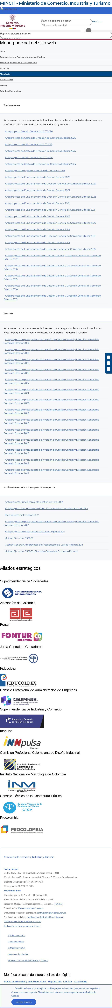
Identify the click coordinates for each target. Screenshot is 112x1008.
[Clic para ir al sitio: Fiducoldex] (18, 686)
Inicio (2, 51)
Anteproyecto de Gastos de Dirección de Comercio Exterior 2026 (40, 137)
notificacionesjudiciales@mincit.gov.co (45, 917)
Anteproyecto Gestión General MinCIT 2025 (28, 144)
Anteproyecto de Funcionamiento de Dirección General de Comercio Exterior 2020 (50, 223)
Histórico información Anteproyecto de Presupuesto (29, 487)
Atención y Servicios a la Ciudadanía (18, 62)
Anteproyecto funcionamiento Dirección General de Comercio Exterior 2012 (46, 508)
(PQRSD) (58, 904)
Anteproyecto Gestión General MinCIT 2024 (29, 157)
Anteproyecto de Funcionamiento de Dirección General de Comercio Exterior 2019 (50, 236)
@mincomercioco (16, 941)
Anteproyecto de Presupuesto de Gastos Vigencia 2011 (35, 531)
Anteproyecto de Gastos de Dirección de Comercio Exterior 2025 (40, 151)
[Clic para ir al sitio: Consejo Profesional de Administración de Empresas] (19, 705)
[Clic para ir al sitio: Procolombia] (22, 835)
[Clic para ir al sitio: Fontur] (22, 642)
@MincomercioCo (16, 935)
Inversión (8, 313)
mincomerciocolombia (18, 954)
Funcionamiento (12, 105)
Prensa (3, 85)
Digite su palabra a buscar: (56, 20)
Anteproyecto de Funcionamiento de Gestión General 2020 (37, 216)
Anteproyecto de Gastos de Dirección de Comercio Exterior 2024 (40, 164)
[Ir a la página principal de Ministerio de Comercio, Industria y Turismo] (12, 22)
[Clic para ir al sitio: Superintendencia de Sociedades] (22, 598)
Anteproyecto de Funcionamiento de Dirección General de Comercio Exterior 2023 (50, 183)
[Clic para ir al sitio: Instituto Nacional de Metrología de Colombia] (22, 791)
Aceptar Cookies (24, 1002)
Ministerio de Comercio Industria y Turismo (28, 960)
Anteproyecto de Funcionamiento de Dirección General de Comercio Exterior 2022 (50, 196)
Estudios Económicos (10, 91)
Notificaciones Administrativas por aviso (22, 921)
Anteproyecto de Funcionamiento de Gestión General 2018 (37, 242)
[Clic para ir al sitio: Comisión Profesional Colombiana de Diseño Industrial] (22, 770)
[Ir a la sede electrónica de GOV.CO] (9, 9)
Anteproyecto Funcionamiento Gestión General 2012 (34, 502)
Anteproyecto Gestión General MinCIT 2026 (28, 131)
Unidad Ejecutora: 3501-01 (19, 538)
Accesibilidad (80, 981)
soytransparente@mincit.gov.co (51, 912)
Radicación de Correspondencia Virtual (22, 926)
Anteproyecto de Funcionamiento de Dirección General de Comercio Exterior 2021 (50, 209)
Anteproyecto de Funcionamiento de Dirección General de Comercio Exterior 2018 (50, 249)
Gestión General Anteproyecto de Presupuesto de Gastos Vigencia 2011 (44, 544)
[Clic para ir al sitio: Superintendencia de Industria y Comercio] (22, 726)
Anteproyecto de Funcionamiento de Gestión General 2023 (37, 177)
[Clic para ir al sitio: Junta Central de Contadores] (19, 664)
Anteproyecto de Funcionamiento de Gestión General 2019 (37, 229)
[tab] (56, 107)
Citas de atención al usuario (30, 908)
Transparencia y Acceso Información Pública (22, 57)
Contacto (67, 981)
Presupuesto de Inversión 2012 (22, 515)
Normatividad (6, 79)
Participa (4, 68)
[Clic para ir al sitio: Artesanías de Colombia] (22, 620)
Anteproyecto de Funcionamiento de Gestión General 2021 (37, 203)
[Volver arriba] (106, 940)
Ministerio (5, 74)
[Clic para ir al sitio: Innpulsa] (22, 748)
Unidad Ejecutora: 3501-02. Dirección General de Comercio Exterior (41, 551)
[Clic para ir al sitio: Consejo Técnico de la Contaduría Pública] (22, 813)
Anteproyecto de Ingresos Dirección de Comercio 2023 (35, 170)
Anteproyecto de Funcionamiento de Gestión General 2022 (37, 190)
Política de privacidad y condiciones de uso (25, 981)
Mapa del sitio (55, 981)
